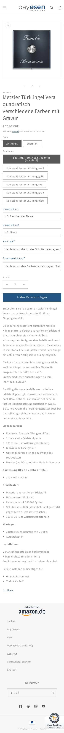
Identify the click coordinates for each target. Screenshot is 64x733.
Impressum (13, 629)
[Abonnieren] (53, 693)
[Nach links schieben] (24, 86)
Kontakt (11, 669)
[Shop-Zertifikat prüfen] (54, 731)
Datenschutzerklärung (20, 645)
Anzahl (6, 277)
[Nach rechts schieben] (40, 86)
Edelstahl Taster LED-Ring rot (24, 184)
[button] (4, 8)
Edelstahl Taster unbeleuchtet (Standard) (31, 159)
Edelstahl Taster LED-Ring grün (25, 192)
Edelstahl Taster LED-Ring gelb (25, 176)
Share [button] (10, 590)
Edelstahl (32, 143)
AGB (9, 637)
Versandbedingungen (19, 661)
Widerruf (12, 653)
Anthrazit (12, 143)
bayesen (27, 729)
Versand (15, 131)
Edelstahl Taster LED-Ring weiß (25, 168)
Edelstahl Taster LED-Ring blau (25, 200)
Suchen (11, 621)
